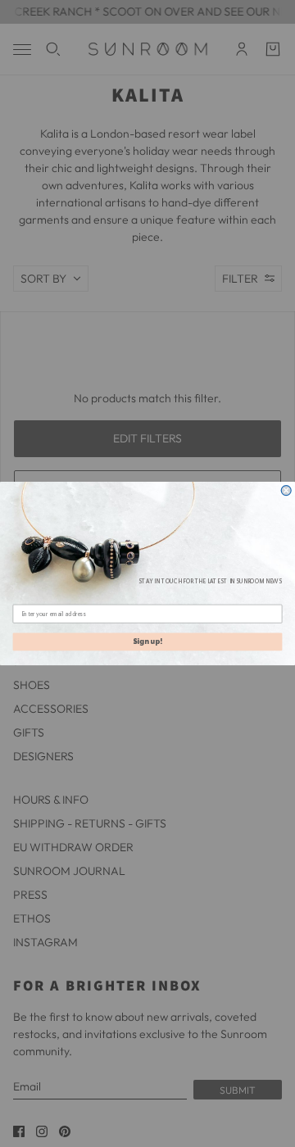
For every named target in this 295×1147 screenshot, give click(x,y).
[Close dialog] (286, 491)
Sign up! (147, 642)
